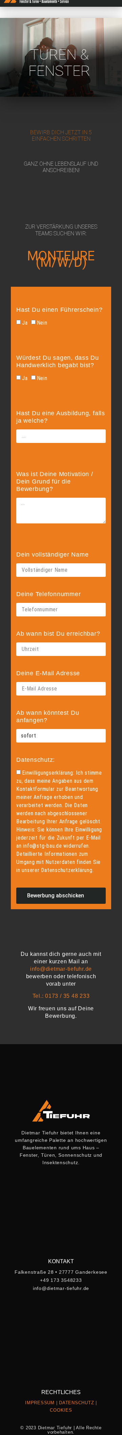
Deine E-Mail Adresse (48, 673)
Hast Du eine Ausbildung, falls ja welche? (60, 417)
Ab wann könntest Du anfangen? (47, 716)
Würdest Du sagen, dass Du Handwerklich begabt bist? (57, 361)
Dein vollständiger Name (52, 554)
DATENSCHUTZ (76, 1402)
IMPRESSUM (40, 1402)
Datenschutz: (35, 759)
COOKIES (61, 1410)
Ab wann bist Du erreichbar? (58, 633)
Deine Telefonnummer (48, 594)
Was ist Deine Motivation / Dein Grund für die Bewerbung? (54, 481)
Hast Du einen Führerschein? (59, 309)
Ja (25, 323)
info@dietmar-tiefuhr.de (61, 969)
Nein (42, 323)
